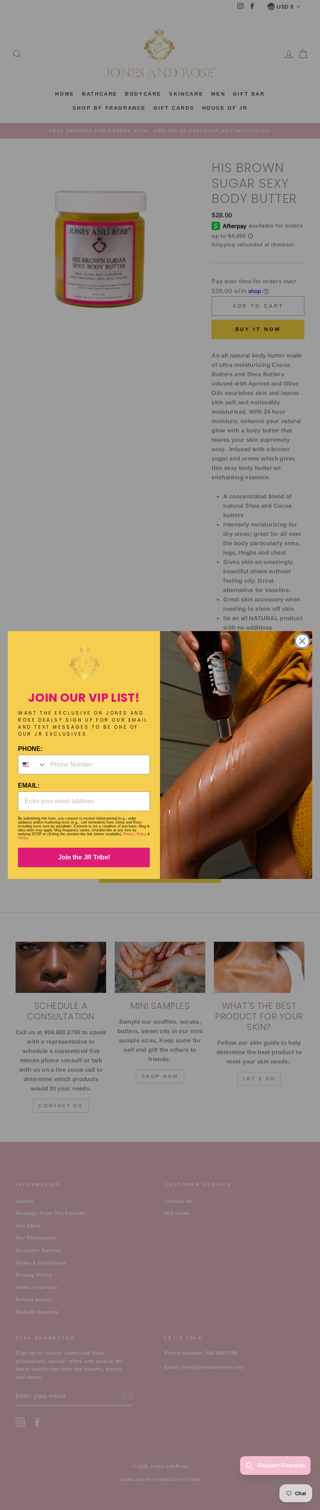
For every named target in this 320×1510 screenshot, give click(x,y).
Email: (28, 785)
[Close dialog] (302, 641)
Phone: (30, 748)
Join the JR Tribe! (84, 857)
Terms (23, 838)
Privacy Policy (134, 834)
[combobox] (32, 764)
